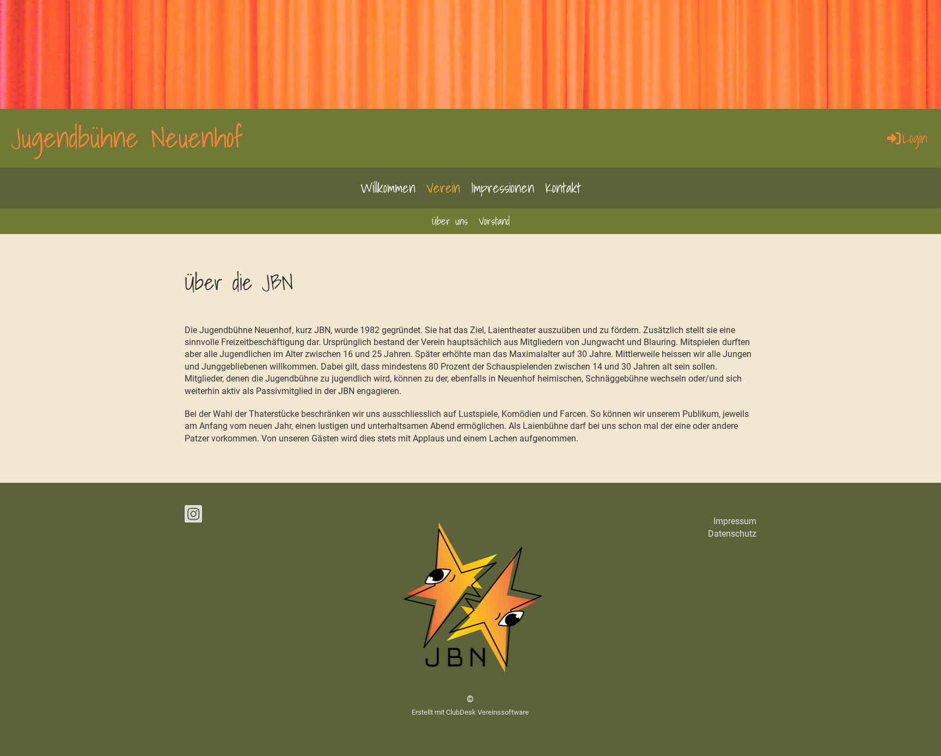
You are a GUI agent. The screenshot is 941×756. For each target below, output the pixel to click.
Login (914, 138)
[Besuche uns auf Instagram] (193, 516)
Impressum (734, 521)
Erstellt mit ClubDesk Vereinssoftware (470, 712)
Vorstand (494, 221)
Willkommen (387, 188)
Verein (443, 188)
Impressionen (502, 188)
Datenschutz (732, 533)
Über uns (450, 221)
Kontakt (563, 188)
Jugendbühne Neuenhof (127, 138)
